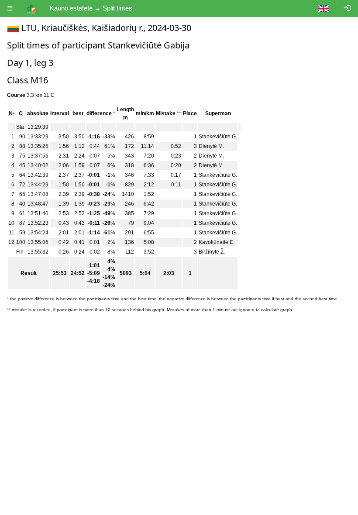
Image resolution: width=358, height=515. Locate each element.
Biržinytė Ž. (212, 252)
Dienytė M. (211, 146)
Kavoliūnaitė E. (216, 242)
